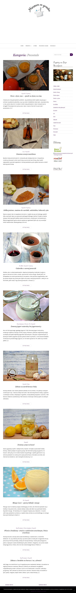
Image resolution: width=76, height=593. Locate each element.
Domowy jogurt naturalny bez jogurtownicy (26, 326)
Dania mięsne (56, 95)
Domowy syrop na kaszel (26, 445)
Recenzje (52, 45)
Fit (29, 324)
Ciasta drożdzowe (27, 528)
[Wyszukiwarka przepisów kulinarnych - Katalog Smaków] (63, 154)
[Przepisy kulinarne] (57, 149)
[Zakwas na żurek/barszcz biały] (26, 365)
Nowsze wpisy (43, 584)
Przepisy (28, 45)
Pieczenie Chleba (43, 45)
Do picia (26, 324)
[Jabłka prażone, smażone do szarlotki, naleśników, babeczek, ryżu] (26, 189)
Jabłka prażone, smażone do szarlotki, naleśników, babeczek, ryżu (26, 210)
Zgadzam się (33, 591)
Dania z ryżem (56, 98)
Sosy (54, 125)
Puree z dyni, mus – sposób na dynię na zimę (26, 96)
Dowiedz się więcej (41, 591)
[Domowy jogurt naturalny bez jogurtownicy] (26, 305)
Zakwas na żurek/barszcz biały (26, 387)
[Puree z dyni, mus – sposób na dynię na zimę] (26, 75)
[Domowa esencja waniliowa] (26, 133)
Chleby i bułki (56, 86)
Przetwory (28, 93)
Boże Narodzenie (19, 528)
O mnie (35, 45)
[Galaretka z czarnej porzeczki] (26, 247)
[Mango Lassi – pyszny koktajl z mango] (26, 482)
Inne (24, 151)
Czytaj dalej (25, 113)
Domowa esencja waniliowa (26, 154)
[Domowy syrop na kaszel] (26, 424)
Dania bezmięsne (20, 324)
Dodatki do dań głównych (59, 107)
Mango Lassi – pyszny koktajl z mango (26, 503)
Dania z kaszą (56, 92)
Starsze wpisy (9, 584)
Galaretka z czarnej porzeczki (26, 268)
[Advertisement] (38, 32)
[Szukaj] (71, 54)
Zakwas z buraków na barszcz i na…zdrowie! (26, 560)
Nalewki (55, 119)
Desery (54, 101)
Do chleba (21, 265)
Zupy (28, 384)
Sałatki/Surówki (57, 122)
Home (22, 45)
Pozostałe (23, 93)
